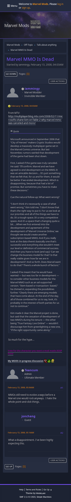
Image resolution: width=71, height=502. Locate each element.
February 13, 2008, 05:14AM (21, 432)
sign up (26, 7)
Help (21, 489)
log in (60, 4)
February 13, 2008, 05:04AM (21, 387)
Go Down (11, 73)
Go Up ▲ (48, 489)
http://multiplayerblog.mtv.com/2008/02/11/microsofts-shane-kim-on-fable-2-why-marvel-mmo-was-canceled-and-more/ (35, 120)
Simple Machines (44, 497)
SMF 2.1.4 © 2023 (27, 497)
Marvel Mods (16, 25)
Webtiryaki (40, 493)
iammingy (32, 89)
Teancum (31, 370)
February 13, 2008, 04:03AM (24, 105)
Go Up (9, 466)
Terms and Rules (33, 489)
